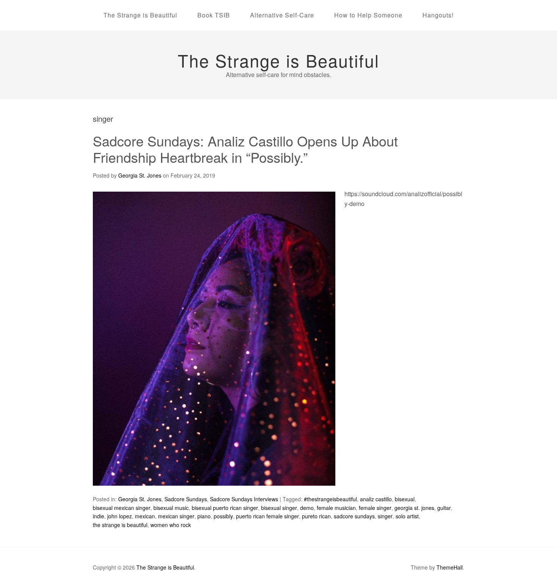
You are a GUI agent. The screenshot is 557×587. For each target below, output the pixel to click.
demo (307, 507)
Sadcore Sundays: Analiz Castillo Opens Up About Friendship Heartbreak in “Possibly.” (245, 149)
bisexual (405, 499)
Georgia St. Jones (139, 499)
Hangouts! (438, 15)
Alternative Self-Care (282, 15)
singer (385, 516)
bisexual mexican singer (121, 507)
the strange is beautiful (120, 525)
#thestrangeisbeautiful (330, 499)
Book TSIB (213, 15)
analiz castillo (376, 499)
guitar (444, 507)
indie (98, 516)
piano (204, 516)
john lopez (119, 516)
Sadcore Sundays (185, 499)
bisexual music (171, 507)
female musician (336, 507)
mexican (145, 516)
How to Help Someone (368, 15)
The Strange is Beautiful (140, 15)
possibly (223, 516)
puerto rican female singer (267, 516)
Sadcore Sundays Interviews (244, 499)
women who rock (170, 525)
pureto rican (316, 516)
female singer (375, 507)
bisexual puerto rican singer (225, 507)
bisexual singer (279, 507)
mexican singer (176, 516)
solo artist (407, 516)
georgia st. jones (414, 507)
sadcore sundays (354, 516)
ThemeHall (450, 567)
